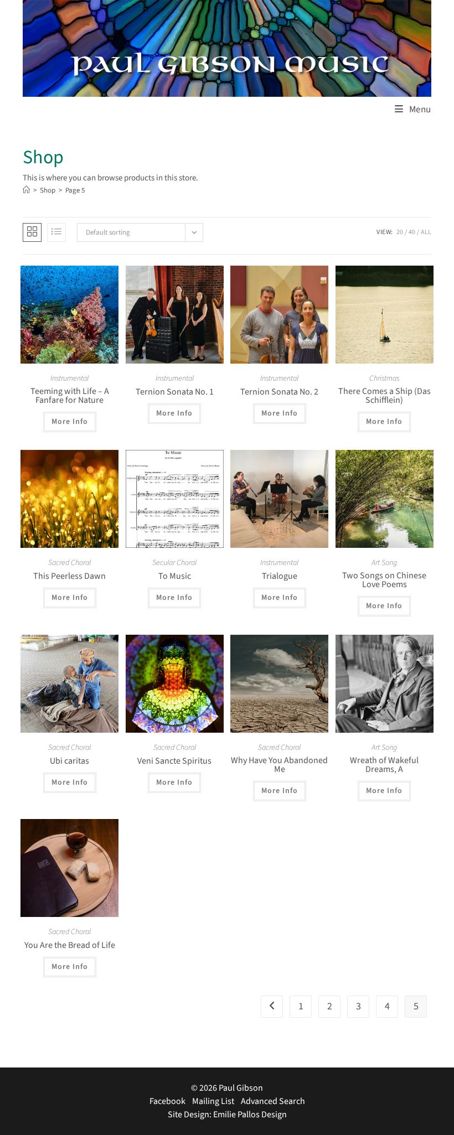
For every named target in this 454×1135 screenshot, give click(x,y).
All (426, 232)
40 (412, 232)
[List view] (56, 232)
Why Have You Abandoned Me (279, 765)
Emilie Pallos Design (250, 1114)
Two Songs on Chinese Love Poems (384, 580)
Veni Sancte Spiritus (174, 760)
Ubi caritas (69, 760)
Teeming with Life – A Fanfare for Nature (69, 396)
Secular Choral (174, 562)
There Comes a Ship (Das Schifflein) (384, 396)
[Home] (26, 190)
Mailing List (213, 1101)
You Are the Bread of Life (69, 945)
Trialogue (279, 576)
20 (399, 232)
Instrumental (69, 378)
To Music (174, 576)
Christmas (384, 378)
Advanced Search (273, 1101)
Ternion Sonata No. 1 (175, 391)
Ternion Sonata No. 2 (279, 391)
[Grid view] (32, 232)
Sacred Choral (69, 562)
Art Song (384, 562)
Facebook (167, 1101)
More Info (69, 421)
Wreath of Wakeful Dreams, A (384, 765)
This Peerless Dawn (69, 576)
